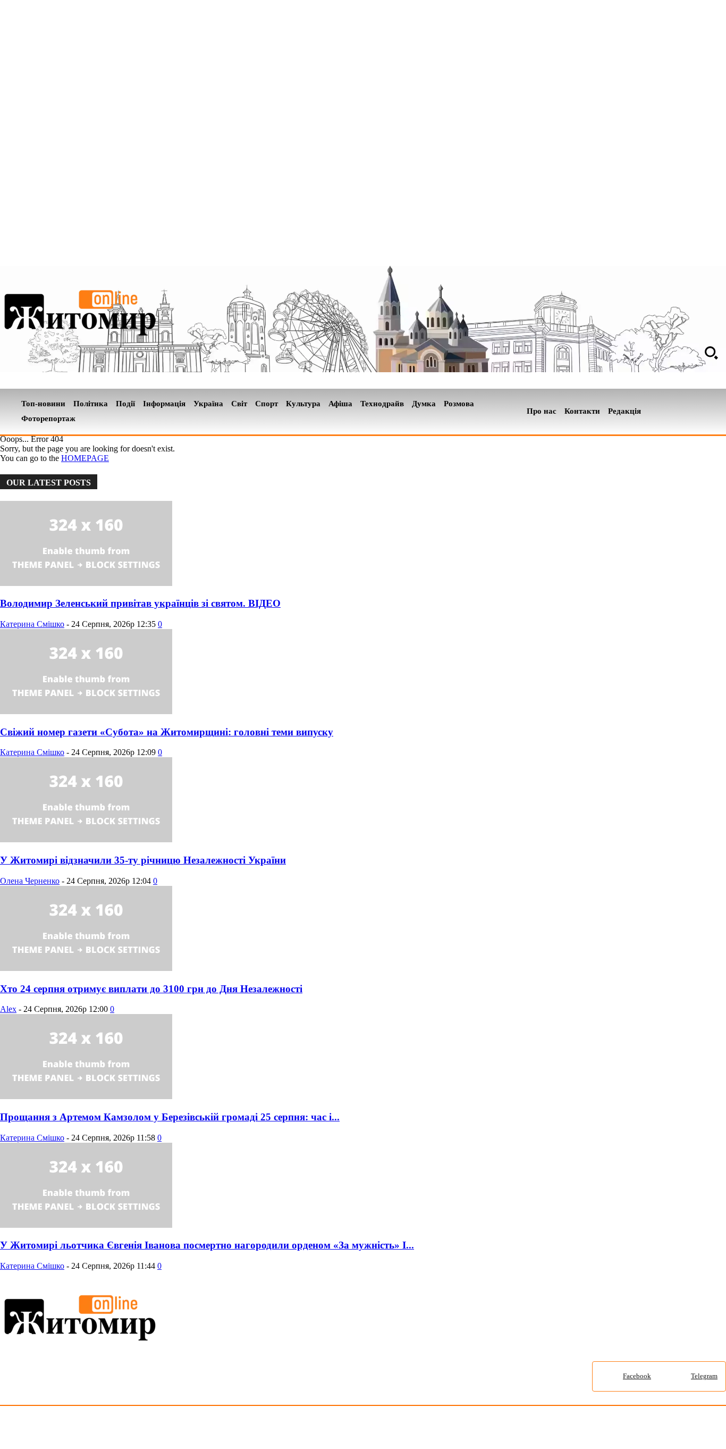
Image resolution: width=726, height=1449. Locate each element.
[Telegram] (719, 411)
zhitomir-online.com (453, 1429)
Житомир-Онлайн (87, 1429)
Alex (8, 1009)
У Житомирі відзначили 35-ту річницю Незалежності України (143, 860)
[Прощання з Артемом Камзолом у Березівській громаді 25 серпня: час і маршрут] (86, 1096)
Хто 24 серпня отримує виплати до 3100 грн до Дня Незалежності (151, 988)
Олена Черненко (30, 880)
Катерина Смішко (32, 624)
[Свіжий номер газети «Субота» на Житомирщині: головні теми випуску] (86, 711)
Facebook (637, 1376)
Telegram (704, 1376)
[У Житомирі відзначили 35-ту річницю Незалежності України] (86, 839)
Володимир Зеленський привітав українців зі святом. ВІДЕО (140, 603)
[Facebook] (701, 411)
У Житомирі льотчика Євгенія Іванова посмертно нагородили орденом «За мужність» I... (207, 1245)
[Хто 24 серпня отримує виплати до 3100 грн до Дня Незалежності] (86, 968)
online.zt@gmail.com (585, 1429)
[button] (711, 352)
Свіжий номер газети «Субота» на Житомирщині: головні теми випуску (166, 732)
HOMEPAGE (85, 458)
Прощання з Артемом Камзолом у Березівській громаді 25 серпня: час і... (170, 1117)
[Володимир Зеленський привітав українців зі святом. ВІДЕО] (86, 583)
